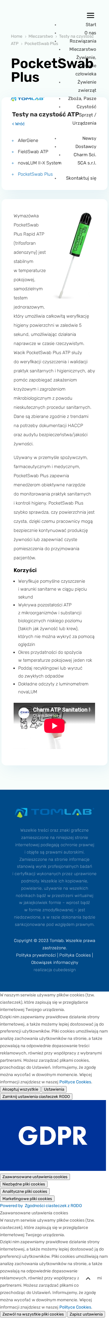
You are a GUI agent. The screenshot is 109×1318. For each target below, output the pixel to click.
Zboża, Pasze (82, 98)
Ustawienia (54, 1089)
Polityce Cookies (75, 1082)
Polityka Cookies (75, 955)
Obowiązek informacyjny (54, 962)
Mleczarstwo (82, 49)
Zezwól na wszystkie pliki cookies (33, 1314)
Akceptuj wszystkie (20, 1089)
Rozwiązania (83, 41)
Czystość (86, 106)
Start (91, 24)
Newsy (89, 138)
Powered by (41, 1205)
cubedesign (64, 969)
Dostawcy (85, 146)
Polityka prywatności (36, 955)
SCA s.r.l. (87, 163)
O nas (90, 33)
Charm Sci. (85, 154)
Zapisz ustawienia (86, 1314)
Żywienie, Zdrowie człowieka (85, 66)
